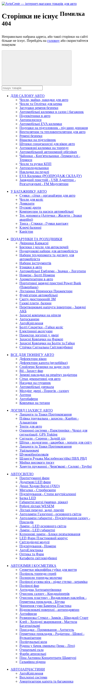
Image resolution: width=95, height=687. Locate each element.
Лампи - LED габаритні (37, 530)
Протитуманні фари (34, 478)
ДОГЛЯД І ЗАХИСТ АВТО (32, 410)
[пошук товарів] (37, 68)
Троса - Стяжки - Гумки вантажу (43, 223)
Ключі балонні (30, 227)
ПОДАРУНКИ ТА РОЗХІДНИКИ (36, 239)
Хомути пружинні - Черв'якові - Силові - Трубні (55, 466)
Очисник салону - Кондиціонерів (44, 594)
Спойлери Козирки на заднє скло (44, 367)
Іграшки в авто (30, 267)
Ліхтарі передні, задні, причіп (41, 510)
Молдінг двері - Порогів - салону (44, 391)
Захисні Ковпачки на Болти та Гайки (47, 343)
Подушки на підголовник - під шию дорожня (53, 128)
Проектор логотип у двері (39, 335)
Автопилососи (30, 120)
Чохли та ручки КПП (35, 164)
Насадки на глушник (35, 383)
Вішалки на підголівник (37, 140)
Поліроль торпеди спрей (37, 574)
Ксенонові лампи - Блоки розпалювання (49, 534)
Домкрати (26, 203)
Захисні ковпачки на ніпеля (40, 315)
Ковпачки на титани (34, 403)
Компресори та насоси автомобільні (46, 211)
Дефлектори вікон (33, 359)
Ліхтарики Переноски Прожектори (45, 291)
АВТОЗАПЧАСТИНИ (28, 669)
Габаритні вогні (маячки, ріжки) (43, 502)
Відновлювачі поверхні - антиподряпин (49, 610)
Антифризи (28, 614)
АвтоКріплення (31, 323)
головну (53, 40)
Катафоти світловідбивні (38, 558)
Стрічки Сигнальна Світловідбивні (46, 347)
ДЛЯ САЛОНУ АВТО (28, 96)
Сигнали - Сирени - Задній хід (42, 438)
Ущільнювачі (29, 450)
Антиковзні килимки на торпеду (44, 148)
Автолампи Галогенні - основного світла (50, 514)
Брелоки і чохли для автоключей (43, 247)
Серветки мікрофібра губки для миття (48, 570)
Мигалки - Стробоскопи (37, 490)
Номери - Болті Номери (37, 275)
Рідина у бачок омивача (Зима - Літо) (47, 646)
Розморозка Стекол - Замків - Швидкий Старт (53, 618)
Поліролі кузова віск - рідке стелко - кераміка (53, 582)
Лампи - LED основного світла (42, 526)
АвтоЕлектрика (31, 550)
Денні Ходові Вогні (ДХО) (39, 486)
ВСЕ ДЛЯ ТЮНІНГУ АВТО (32, 355)
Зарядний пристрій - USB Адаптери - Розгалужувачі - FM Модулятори (47, 182)
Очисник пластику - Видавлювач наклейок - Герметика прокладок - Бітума (53, 600)
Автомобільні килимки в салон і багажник (51, 112)
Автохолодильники (34, 168)
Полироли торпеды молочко (40, 578)
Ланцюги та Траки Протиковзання (45, 414)
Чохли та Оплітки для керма (40, 104)
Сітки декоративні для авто (40, 379)
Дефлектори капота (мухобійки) (43, 363)
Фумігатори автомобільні (38, 295)
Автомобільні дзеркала (36, 387)
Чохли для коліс (31, 199)
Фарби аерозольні (32, 654)
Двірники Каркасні (33, 243)
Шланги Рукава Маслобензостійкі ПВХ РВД (53, 458)
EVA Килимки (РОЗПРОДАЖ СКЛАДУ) (50, 176)
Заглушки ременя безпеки (38, 108)
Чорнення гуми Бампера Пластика (45, 606)
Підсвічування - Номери (37, 546)
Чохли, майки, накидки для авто (43, 100)
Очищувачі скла (31, 650)
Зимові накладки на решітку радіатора (48, 375)
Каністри (26, 231)
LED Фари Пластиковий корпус (43, 538)
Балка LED (27, 498)
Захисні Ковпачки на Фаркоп (41, 339)
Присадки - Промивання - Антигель (46, 630)
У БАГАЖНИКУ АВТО (29, 191)
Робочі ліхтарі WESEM (36, 506)
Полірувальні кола (33, 642)
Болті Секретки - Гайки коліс (41, 327)
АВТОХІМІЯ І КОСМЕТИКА (33, 566)
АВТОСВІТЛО (22, 474)
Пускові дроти (30, 207)
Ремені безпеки (30, 136)
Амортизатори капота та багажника (46, 681)
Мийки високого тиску (36, 462)
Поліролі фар (29, 586)
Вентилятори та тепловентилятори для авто (52, 132)
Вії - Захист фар (31, 371)
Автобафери (28, 399)
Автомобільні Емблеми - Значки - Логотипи (52, 271)
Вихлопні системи (33, 677)
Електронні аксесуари (36, 331)
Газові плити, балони (35, 303)
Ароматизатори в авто (36, 279)
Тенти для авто (30, 426)
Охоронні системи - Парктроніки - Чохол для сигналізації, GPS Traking (53, 432)
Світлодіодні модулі (34, 542)
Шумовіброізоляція (33, 454)
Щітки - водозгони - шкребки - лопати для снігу (55, 442)
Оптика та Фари (31, 554)
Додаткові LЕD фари (35, 482)
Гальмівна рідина (32, 662)
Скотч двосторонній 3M (37, 299)
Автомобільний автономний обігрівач (48, 152)
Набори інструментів (35, 263)
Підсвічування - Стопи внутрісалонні (47, 494)
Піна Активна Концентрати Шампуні (47, 658)
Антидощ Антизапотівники (40, 590)
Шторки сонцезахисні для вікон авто (47, 144)
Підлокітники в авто (34, 116)
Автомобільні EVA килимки (40, 124)
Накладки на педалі (34, 172)
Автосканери (29, 319)
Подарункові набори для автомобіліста (48, 251)
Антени (25, 395)
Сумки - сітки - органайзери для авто (47, 195)
